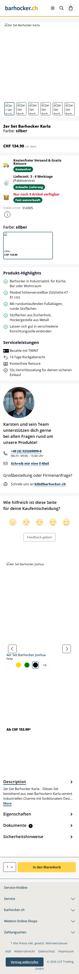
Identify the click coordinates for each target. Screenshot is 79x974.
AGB (8, 951)
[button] (7, 214)
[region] (39, 649)
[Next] (66, 649)
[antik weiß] (9, 665)
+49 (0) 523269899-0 (26, 451)
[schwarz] (35, 665)
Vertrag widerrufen (24, 962)
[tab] (38, 792)
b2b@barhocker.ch (50, 484)
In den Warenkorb (47, 867)
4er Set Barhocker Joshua (26, 655)
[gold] (18, 665)
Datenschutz (46, 951)
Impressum (66, 951)
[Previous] (12, 649)
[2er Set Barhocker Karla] (39, 61)
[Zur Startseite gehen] (21, 8)
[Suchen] (62, 8)
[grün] (26, 665)
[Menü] (53, 8)
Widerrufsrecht (24, 951)
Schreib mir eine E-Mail (30, 463)
